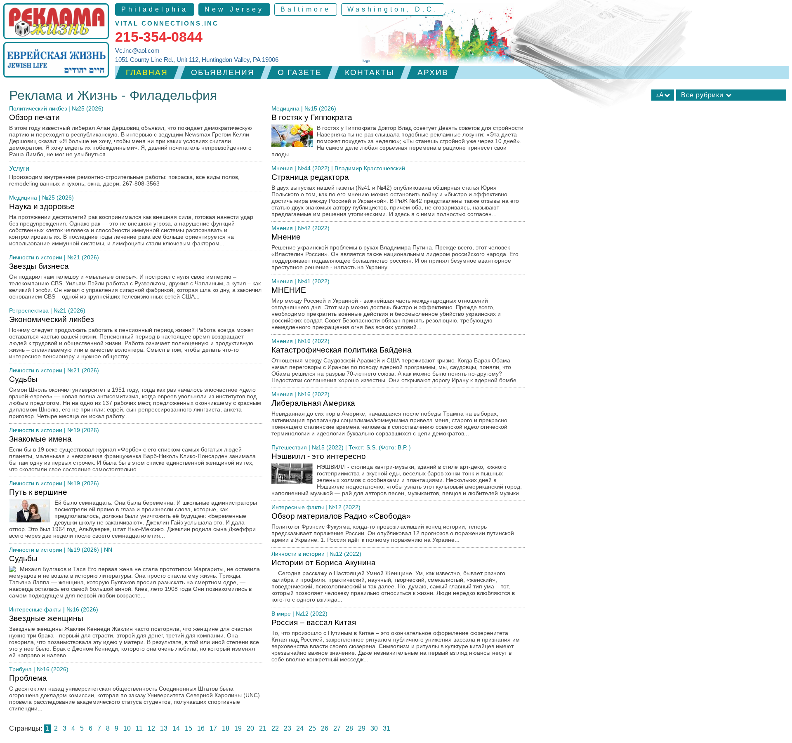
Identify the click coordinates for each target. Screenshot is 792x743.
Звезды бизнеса (135, 281)
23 (287, 728)
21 (262, 728)
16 (201, 728)
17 (213, 728)
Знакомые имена (132, 454)
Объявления (223, 72)
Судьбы (135, 397)
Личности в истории (35, 257)
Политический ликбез (38, 108)
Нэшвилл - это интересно (397, 474)
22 (275, 728)
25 (312, 728)
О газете (300, 72)
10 (127, 728)
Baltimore (305, 9)
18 (225, 728)
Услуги (19, 168)
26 (324, 728)
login (367, 60)
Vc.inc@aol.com (137, 50)
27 (337, 728)
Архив (432, 72)
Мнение (395, 251)
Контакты (369, 72)
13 (163, 728)
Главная (147, 72)
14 (176, 728)
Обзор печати (130, 135)
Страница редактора (395, 195)
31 (386, 728)
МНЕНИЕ (386, 308)
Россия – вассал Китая (395, 640)
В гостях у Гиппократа (397, 135)
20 (250, 728)
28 (349, 728)
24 (300, 728)
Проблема (134, 693)
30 (374, 728)
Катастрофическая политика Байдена (396, 364)
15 (188, 728)
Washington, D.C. (392, 9)
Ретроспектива (29, 310)
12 (151, 728)
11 (139, 728)
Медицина (23, 197)
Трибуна (20, 669)
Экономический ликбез (131, 337)
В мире (281, 613)
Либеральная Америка (389, 418)
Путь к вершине (133, 513)
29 (361, 728)
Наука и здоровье (131, 224)
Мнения (282, 168)
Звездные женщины (134, 636)
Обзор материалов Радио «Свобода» (392, 527)
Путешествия (289, 447)
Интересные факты (35, 609)
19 (238, 728)
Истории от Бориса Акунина (393, 580)
